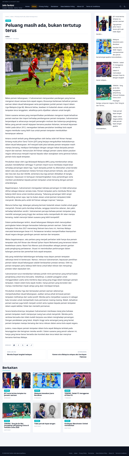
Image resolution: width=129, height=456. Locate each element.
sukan (11, 16)
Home (27, 6)
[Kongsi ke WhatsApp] (14, 345)
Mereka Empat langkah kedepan (19, 353)
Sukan (34, 6)
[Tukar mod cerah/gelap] (125, 6)
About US (80, 6)
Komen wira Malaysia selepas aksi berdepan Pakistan (69, 354)
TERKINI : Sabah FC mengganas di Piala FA (76, 394)
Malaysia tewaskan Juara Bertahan (44, 394)
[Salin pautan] (31, 345)
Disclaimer (54, 6)
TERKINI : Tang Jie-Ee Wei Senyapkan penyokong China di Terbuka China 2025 (16, 425)
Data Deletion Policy (68, 6)
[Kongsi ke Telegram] (27, 345)
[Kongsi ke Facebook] (18, 345)
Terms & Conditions (93, 6)
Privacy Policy (43, 6)
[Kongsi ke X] (23, 345)
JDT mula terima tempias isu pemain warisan (15, 394)
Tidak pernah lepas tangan (44, 423)
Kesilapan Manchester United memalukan (76, 424)
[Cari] (120, 6)
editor (7, 36)
